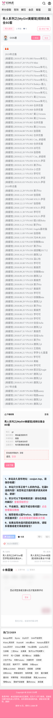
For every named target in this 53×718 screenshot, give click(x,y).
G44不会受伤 (36, 638)
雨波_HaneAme (40, 678)
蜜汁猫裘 (44, 673)
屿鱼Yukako (19, 660)
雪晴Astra (7, 682)
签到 (16, 9)
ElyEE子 (25, 638)
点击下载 (9, 465)
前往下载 (45, 29)
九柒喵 (6, 651)
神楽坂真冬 (18, 673)
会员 (31, 9)
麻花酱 (40, 682)
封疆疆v (37, 656)
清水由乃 (21, 669)
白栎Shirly (7, 673)
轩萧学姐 (14, 678)
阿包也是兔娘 (26, 678)
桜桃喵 (25, 664)
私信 (46, 38)
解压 (23, 9)
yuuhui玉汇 (43, 647)
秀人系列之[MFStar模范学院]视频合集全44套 (13, 558)
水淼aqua (34, 664)
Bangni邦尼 (8, 638)
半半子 (6, 656)
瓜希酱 (38, 669)
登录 (14, 456)
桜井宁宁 (16, 664)
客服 (38, 9)
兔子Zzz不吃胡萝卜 (36, 651)
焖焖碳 (30, 669)
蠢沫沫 (6, 678)
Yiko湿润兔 (32, 647)
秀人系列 (8, 29)
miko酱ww (30, 642)
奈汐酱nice (26, 656)
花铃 (36, 673)
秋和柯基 (28, 673)
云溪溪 (23, 651)
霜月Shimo (31, 682)
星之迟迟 (6, 664)
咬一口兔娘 (15, 656)
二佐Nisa (14, 651)
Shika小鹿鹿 (20, 647)
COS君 (34, 692)
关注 (36, 38)
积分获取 (6, 9)
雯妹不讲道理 (19, 682)
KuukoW (20, 642)
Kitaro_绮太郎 (8, 642)
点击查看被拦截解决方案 (32, 517)
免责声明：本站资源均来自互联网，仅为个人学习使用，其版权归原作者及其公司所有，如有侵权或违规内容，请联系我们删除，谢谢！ (26, 699)
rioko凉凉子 (8, 647)
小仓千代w (7, 660)
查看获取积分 (21, 501)
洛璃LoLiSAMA (9, 669)
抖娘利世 (30, 660)
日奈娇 (39, 660)
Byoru (17, 638)
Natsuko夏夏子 (43, 642)
